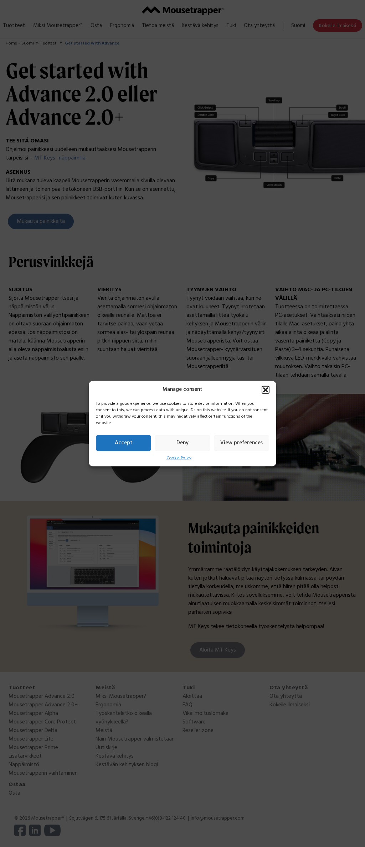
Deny (182, 443)
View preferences (241, 443)
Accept (124, 443)
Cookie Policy (178, 457)
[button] (265, 389)
